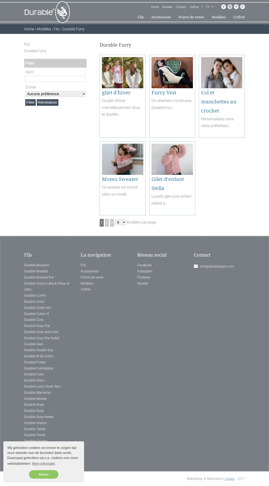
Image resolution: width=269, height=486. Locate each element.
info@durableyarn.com (217, 266)
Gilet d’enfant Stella (168, 183)
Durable (167, 6)
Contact (181, 6)
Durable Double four (38, 350)
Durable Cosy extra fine (41, 332)
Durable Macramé (37, 393)
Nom (29, 72)
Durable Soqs (34, 411)
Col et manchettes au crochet (218, 102)
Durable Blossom (36, 265)
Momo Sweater (120, 179)
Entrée (30, 87)
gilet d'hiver (116, 93)
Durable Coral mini (37, 308)
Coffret (194, 6)
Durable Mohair (35, 399)
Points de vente (191, 17)
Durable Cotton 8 (36, 314)
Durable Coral (34, 302)
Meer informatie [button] (43, 463)
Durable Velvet (34, 435)
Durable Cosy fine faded (41, 338)
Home (155, 6)
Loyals (230, 479)
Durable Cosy (34, 320)
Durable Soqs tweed (38, 417)
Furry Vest (164, 93)
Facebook (144, 265)
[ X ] (84, 44)
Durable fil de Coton (38, 356)
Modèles (219, 17)
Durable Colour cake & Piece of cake (46, 286)
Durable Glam (34, 380)
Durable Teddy (34, 429)
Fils (141, 17)
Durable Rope (34, 405)
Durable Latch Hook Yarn (42, 386)
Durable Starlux (35, 423)
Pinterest (143, 277)
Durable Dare (33, 344)
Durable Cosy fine (37, 326)
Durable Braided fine (39, 277)
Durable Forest (35, 362)
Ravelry (142, 283)
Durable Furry (34, 374)
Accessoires (161, 17)
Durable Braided (36, 271)
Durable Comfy (35, 295)
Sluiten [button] (44, 474)
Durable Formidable (38, 368)
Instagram (144, 271)
